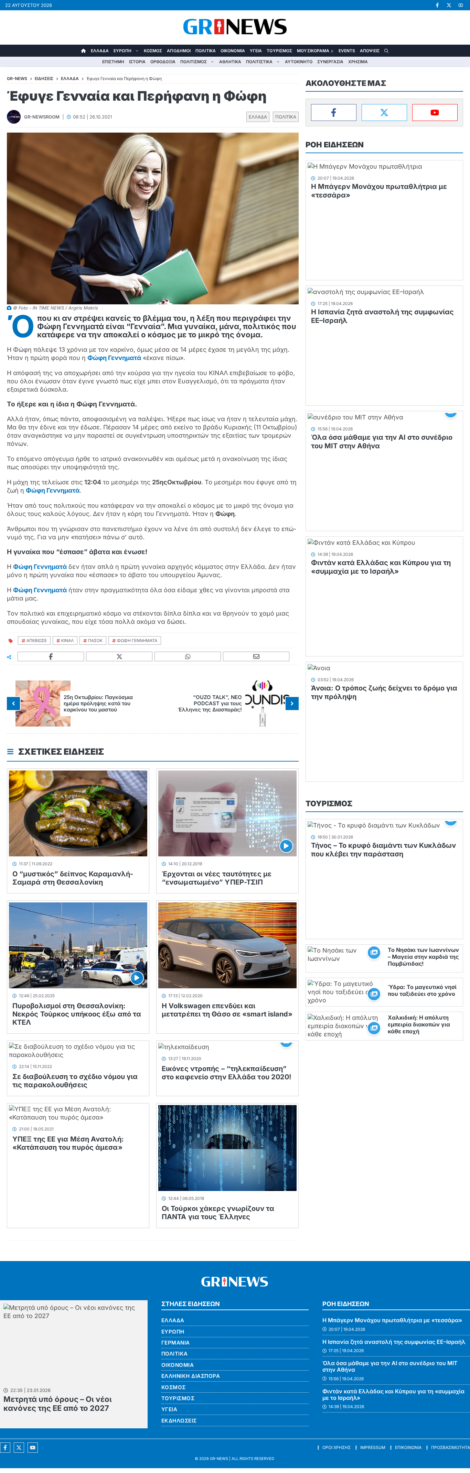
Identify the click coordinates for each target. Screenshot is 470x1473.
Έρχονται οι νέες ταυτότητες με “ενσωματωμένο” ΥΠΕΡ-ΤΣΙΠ (216, 878)
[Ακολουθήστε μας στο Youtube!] (461, 5)
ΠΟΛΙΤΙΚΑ (205, 50)
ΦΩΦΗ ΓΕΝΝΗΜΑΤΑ (137, 640)
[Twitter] (384, 112)
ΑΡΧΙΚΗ (83, 51)
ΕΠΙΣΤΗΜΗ (113, 61)
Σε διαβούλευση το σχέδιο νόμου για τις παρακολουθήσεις (75, 1080)
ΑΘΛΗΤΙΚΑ (230, 61)
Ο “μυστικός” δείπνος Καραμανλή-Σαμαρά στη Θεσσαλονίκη (72, 878)
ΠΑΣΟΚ (95, 640)
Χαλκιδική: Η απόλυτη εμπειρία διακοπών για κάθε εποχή (419, 1024)
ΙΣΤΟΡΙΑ (137, 61)
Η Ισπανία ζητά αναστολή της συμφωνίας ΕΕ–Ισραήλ (394, 1341)
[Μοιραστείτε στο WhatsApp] (187, 656)
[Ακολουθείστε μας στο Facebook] (5, 1447)
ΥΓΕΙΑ (256, 50)
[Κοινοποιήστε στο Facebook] (51, 656)
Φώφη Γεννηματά (114, 357)
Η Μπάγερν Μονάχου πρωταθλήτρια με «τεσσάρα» (392, 1320)
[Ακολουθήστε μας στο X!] (449, 5)
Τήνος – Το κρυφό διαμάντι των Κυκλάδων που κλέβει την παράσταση (383, 849)
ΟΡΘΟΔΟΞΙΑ (162, 61)
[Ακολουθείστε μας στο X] (19, 1447)
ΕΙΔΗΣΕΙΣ (44, 78)
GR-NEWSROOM (42, 117)
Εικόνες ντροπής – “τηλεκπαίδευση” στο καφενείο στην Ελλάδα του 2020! (226, 1073)
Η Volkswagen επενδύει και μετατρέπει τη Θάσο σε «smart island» (227, 1010)
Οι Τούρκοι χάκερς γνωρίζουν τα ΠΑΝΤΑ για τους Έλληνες (218, 1212)
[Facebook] (333, 112)
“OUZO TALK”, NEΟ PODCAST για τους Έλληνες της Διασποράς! (210, 703)
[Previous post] (13, 703)
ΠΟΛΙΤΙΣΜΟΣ (193, 61)
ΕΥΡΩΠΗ (122, 50)
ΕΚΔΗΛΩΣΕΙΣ (179, 1420)
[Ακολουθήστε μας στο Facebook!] (437, 5)
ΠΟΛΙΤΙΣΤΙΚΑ (259, 61)
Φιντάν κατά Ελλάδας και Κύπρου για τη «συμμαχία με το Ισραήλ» (381, 567)
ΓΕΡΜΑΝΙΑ (175, 1342)
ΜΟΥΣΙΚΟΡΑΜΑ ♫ (315, 50)
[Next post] (292, 703)
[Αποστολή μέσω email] (256, 656)
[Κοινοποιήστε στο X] (119, 656)
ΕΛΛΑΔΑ (100, 50)
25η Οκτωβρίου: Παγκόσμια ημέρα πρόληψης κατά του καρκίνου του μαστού (98, 703)
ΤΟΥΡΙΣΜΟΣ (279, 50)
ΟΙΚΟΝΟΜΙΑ (233, 50)
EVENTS (347, 50)
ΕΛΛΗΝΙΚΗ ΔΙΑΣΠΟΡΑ (190, 1376)
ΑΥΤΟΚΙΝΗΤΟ (298, 61)
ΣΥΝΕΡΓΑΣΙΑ (330, 61)
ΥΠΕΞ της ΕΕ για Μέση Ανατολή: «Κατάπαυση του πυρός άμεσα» (68, 1143)
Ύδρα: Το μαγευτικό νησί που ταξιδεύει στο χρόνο (422, 990)
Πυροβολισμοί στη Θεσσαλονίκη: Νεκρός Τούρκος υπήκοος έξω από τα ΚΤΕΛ (76, 1014)
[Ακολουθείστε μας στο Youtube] (33, 1447)
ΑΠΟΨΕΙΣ (370, 50)
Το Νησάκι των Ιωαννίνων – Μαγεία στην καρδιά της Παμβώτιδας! (423, 956)
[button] (386, 51)
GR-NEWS (219, 1458)
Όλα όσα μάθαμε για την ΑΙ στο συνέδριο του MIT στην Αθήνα (390, 1366)
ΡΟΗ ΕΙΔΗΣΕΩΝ (335, 144)
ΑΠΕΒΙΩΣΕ (36, 640)
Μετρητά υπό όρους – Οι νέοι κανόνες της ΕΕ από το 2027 (57, 1404)
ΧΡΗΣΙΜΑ (358, 61)
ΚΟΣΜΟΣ (153, 50)
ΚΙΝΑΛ (67, 640)
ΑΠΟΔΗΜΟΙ (179, 50)
